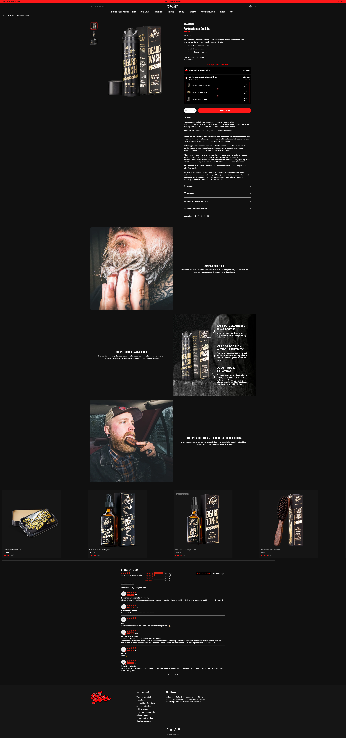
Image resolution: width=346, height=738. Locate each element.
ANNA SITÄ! (173, 373)
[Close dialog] (190, 340)
